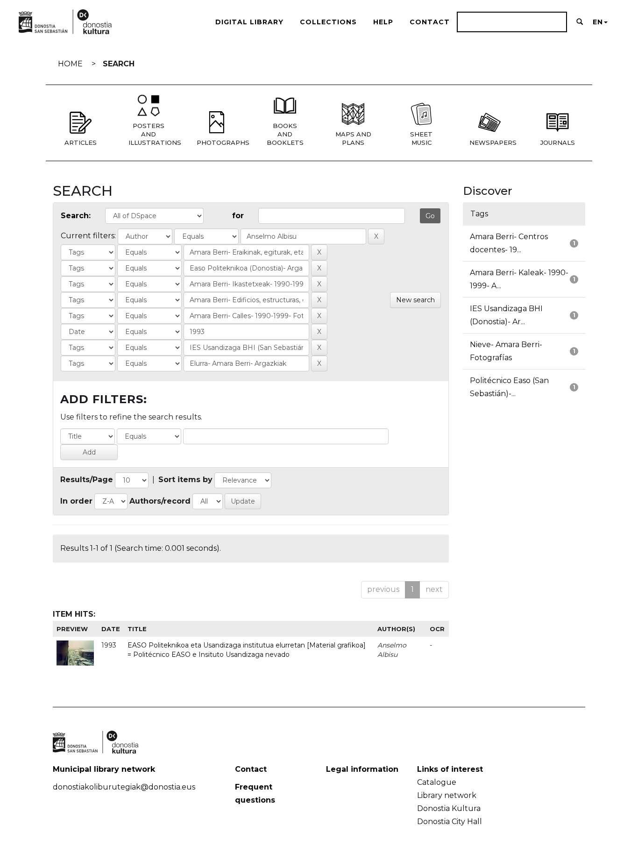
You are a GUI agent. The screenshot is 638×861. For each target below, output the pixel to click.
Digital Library (249, 22)
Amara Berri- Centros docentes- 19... (509, 243)
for (238, 215)
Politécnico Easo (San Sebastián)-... (509, 387)
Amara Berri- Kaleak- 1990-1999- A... (519, 279)
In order (76, 501)
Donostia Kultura (449, 808)
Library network (446, 795)
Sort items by (185, 479)
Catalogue (436, 782)
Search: (76, 215)
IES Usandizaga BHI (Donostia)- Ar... (506, 315)
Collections (328, 22)
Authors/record (160, 501)
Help (383, 22)
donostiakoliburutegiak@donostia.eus (124, 787)
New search (415, 300)
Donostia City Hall (449, 821)
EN (598, 22)
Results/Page (86, 479)
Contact (430, 22)
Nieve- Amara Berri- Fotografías (506, 351)
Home (70, 63)
